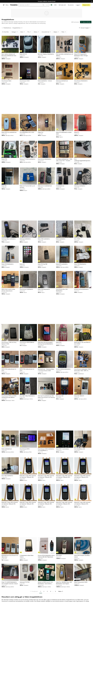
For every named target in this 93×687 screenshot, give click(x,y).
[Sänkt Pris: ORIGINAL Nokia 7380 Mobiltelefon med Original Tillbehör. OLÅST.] (64, 572)
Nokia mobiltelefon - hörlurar (45, 80)
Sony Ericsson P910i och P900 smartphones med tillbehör (9, 396)
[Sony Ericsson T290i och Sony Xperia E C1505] (10, 332)
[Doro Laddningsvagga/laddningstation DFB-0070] (82, 149)
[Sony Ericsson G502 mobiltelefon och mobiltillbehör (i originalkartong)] (46, 439)
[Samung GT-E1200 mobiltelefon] (28, 149)
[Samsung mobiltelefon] (82, 176)
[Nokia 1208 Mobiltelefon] (82, 254)
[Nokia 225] (28, 254)
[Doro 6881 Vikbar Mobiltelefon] (28, 386)
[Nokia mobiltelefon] (64, 229)
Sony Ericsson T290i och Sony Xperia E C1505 (9, 343)
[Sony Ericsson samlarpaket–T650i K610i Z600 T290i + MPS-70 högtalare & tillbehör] (82, 359)
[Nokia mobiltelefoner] (10, 439)
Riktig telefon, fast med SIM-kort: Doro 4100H (82, 343)
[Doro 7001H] (82, 229)
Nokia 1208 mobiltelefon (44, 239)
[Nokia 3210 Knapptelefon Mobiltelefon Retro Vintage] (82, 44)
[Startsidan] (14, 5)
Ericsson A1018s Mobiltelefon (81, 289)
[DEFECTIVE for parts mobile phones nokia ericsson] (10, 279)
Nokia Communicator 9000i (80, 582)
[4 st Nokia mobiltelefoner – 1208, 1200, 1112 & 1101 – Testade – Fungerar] (64, 149)
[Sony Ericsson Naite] (10, 71)
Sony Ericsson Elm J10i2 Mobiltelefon (62, 290)
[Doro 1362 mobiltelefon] (10, 465)
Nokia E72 (76, 132)
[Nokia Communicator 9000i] (82, 572)
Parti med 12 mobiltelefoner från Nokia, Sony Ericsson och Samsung (46, 396)
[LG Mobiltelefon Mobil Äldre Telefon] (28, 545)
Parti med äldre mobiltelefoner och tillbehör (64, 54)
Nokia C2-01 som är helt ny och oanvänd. (27, 186)
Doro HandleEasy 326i (79, 449)
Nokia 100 (4, 185)
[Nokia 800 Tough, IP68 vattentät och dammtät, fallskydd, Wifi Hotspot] (28, 465)
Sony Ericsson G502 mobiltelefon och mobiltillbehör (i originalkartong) (46, 449)
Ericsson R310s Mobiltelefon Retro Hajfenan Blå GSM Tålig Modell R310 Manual (46, 556)
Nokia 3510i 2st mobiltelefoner (9, 132)
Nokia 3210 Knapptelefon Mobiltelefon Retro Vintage (81, 54)
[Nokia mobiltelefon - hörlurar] (46, 71)
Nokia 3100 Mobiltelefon (8, 264)
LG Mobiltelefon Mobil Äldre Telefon (26, 556)
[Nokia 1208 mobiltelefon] (46, 229)
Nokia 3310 (58, 342)
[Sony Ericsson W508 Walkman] (28, 332)
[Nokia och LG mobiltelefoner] (46, 176)
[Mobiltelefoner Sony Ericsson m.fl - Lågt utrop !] (10, 545)
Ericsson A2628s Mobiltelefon (63, 369)
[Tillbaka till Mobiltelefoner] (2, 28)
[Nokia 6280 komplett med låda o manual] (82, 545)
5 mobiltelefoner (60, 185)
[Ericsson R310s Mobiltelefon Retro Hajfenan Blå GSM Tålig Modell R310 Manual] (46, 545)
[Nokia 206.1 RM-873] (82, 386)
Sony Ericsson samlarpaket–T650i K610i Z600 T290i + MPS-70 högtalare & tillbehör (82, 370)
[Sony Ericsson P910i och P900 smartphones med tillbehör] (10, 386)
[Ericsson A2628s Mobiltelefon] (64, 359)
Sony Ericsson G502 (24, 80)
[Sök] (43, 5)
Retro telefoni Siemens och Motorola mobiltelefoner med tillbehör (9, 54)
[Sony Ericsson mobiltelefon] (28, 279)
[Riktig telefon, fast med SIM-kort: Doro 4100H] (82, 332)
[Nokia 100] (10, 176)
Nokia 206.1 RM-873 (79, 395)
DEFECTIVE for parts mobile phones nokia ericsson (8, 290)
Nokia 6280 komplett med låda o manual (82, 556)
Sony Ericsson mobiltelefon (26, 289)
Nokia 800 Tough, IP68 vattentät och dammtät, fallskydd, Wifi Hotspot (28, 476)
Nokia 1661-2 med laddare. (62, 449)
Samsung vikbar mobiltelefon (9, 239)
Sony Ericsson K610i (24, 449)
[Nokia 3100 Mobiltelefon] (10, 254)
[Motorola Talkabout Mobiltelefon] (46, 44)
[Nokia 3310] (64, 332)
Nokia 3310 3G (23, 54)
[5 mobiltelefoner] (64, 176)
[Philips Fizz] (46, 122)
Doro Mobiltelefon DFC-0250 (27, 132)
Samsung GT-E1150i (24, 582)
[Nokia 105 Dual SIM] (46, 254)
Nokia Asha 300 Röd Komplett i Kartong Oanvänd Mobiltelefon (45, 343)
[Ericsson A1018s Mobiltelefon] (82, 279)
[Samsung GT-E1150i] (28, 572)
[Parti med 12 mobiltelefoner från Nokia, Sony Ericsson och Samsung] (46, 386)
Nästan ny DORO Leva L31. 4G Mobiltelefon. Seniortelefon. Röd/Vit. (45, 583)
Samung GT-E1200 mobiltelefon (27, 159)
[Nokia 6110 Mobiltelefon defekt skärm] (64, 122)
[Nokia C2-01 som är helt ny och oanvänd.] (28, 176)
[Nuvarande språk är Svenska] (51, 5)
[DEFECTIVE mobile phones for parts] (10, 359)
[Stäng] (91, 1)
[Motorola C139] (64, 386)
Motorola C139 (59, 395)
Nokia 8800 (59, 555)
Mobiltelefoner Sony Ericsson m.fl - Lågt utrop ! (10, 556)
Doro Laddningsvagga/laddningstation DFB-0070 (82, 159)
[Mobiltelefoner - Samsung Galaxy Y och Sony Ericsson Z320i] (46, 359)
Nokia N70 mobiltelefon (62, 264)
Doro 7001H (77, 239)
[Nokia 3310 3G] (28, 44)
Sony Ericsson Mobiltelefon (81, 80)
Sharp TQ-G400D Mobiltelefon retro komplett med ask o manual (10, 583)
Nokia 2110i (4, 159)
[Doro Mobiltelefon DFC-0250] (28, 122)
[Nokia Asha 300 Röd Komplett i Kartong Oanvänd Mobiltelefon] (46, 332)
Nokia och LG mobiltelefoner (45, 185)
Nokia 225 (22, 264)
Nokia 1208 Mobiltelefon (80, 264)
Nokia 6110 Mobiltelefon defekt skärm (64, 133)
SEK (55, 5)
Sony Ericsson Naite (6, 80)
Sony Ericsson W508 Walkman (27, 342)
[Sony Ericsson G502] (28, 71)
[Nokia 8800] (64, 545)
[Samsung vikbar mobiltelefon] (10, 229)
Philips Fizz (40, 132)
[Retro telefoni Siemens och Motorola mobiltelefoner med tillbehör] (10, 44)
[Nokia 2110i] (10, 149)
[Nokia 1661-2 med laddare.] (64, 439)
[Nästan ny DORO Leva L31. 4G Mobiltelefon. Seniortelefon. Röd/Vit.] (46, 572)
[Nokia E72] (82, 122)
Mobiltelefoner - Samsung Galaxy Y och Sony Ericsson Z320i (46, 370)
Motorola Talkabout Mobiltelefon (46, 54)
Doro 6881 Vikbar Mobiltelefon (27, 395)
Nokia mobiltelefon (60, 239)
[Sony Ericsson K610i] (28, 439)
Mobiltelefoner (7, 27)
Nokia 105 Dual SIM (42, 264)
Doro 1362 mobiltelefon (7, 475)
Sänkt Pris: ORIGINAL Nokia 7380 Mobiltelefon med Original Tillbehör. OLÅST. (64, 583)
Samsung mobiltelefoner (62, 80)
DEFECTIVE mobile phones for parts (9, 370)
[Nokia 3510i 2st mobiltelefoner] (10, 122)
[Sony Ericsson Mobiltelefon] (82, 71)
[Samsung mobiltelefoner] (64, 71)
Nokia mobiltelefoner (7, 449)
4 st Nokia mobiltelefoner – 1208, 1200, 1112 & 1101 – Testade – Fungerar (64, 159)
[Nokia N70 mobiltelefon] (64, 254)
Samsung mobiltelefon (79, 185)
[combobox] (32, 5)
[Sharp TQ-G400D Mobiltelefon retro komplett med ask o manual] (10, 572)
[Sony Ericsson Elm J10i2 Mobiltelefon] (64, 279)
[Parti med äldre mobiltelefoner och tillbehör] (64, 44)
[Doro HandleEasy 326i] (82, 439)
